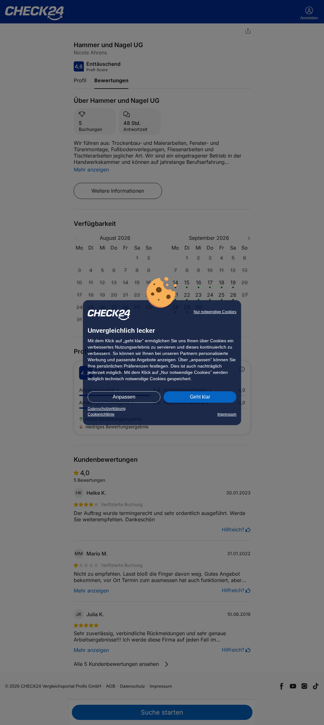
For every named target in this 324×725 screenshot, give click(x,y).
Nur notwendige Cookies (215, 312)
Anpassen (124, 397)
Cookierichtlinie (101, 414)
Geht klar (200, 397)
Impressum (226, 414)
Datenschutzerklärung (107, 408)
